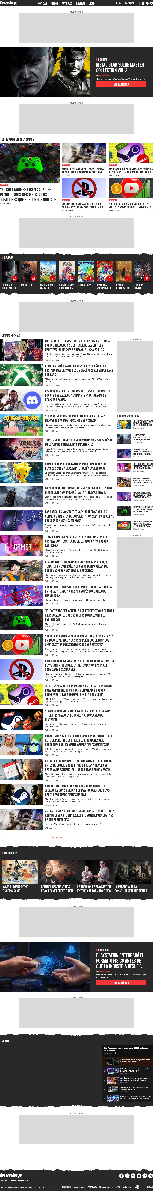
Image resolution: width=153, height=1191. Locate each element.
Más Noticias (57, 837)
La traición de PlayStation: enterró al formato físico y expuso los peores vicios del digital (95, 893)
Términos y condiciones (19, 1180)
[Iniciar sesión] (117, 3)
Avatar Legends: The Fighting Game (15, 888)
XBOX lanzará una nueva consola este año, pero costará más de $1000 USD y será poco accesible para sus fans (79, 370)
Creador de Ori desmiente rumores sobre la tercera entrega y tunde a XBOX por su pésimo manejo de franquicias (78, 591)
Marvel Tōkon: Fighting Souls (66, 286)
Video (92, 3)
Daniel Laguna (104, 971)
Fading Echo (26, 285)
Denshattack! (84, 285)
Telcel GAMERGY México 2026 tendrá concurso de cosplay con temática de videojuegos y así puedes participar (76, 541)
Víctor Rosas (104, 75)
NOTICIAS (42, 3)
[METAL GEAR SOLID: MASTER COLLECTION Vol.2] (45, 72)
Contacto (3, 1180)
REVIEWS (80, 3)
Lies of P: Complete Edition (139, 288)
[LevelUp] (67, 1187)
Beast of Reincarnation (122, 286)
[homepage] (8, 3)
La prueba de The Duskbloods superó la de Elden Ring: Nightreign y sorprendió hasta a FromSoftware (79, 490)
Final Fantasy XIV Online (46, 286)
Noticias (4, 185)
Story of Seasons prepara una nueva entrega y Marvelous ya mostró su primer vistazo (75, 418)
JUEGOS (54, 3)
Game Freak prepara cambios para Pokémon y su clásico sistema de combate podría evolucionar (75, 466)
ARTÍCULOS (67, 3)
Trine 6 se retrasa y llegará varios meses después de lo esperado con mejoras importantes (79, 442)
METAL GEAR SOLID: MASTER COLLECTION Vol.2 (10, 288)
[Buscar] (120, 3)
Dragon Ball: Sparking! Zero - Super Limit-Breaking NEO (104, 289)
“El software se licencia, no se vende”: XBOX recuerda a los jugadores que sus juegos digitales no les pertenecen (29, 197)
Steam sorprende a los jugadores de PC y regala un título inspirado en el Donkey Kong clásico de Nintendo (78, 715)
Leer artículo (121, 84)
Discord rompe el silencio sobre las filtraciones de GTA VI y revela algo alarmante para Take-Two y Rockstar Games (78, 395)
